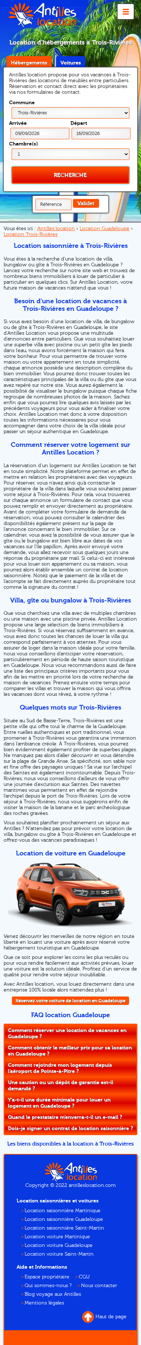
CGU (84, 1277)
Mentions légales (44, 1303)
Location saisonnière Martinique (63, 1211)
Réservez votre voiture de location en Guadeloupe (70, 1000)
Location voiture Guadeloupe (59, 1245)
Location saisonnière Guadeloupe (64, 1219)
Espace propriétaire (47, 1277)
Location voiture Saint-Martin (59, 1254)
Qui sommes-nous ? (48, 1286)
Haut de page (111, 1317)
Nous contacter (99, 1286)
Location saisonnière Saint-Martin (64, 1228)
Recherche (70, 175)
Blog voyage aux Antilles (53, 1294)
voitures (70, 63)
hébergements (29, 63)
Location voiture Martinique (57, 1237)
